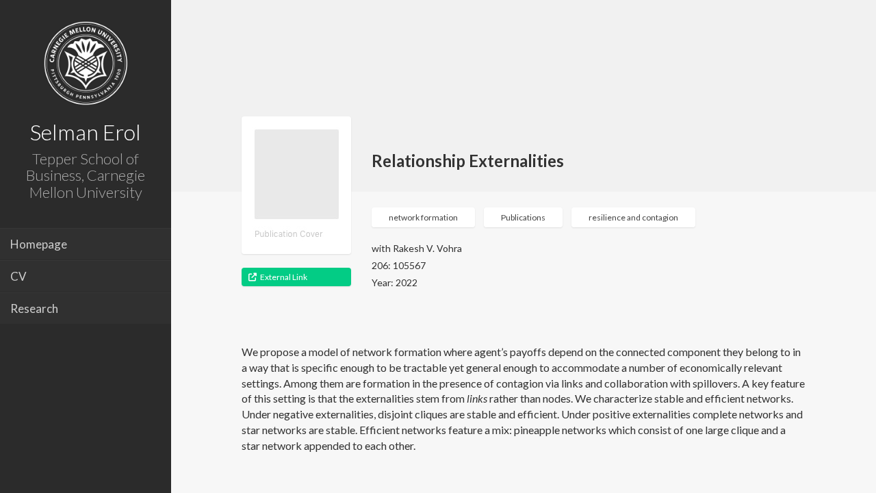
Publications (523, 217)
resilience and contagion (633, 217)
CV (18, 276)
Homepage (38, 244)
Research (34, 308)
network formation (423, 217)
